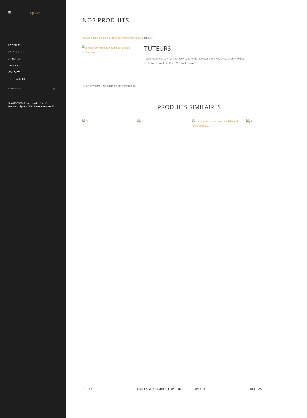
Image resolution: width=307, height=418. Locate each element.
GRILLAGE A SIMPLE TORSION (159, 389)
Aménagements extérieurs (126, 37)
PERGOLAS (254, 389)
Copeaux (199, 389)
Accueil (86, 37)
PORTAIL (89, 389)
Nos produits (100, 37)
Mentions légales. (18, 106)
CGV (30, 106)
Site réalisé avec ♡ (44, 106)
